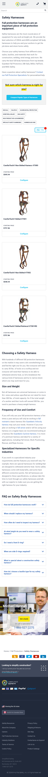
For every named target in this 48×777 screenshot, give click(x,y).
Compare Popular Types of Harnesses (24, 97)
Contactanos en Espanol (36, 740)
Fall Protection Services (10, 736)
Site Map (31, 732)
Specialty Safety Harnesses (12, 122)
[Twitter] (29, 656)
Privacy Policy (32, 723)
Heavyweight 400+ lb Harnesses (13, 118)
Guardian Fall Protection (28, 110)
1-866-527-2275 (24, 627)
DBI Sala (5, 110)
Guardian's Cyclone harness (25, 434)
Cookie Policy (6, 749)
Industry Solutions (8, 740)
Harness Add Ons (29, 122)
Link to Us (31, 744)
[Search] (45, 10)
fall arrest (21, 428)
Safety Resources (8, 723)
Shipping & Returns (34, 727)
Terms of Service (8, 744)
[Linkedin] (43, 656)
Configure (24, 180)
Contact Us (31, 736)
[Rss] (15, 656)
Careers (4, 732)
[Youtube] (36, 656)
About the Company (9, 727)
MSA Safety (21, 114)
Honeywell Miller (9, 114)
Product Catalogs (34, 749)
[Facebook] (22, 656)
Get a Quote (24, 619)
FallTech (14, 110)
